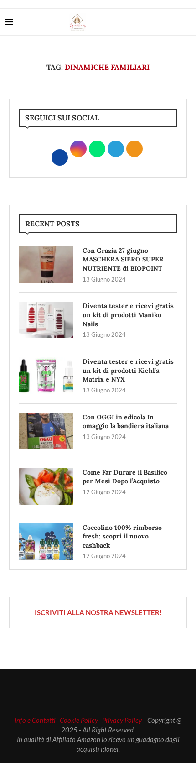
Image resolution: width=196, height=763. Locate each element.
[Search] (186, 22)
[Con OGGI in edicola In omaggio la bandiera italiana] (46, 431)
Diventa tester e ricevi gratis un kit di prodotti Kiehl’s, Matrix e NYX (128, 370)
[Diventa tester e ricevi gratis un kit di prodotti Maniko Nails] (46, 320)
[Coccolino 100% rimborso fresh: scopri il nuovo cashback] (46, 541)
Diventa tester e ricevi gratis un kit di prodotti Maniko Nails (128, 315)
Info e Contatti (35, 720)
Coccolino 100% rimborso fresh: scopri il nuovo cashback (122, 536)
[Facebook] (158, 22)
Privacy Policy (122, 720)
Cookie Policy (79, 720)
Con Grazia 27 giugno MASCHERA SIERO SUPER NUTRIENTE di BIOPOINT (123, 259)
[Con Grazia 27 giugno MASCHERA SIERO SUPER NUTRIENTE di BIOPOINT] (46, 264)
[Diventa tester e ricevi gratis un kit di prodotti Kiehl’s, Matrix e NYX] (46, 375)
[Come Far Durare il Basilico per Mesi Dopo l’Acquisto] (46, 486)
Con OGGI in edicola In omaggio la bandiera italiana (126, 421)
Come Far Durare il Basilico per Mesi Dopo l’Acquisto (125, 477)
